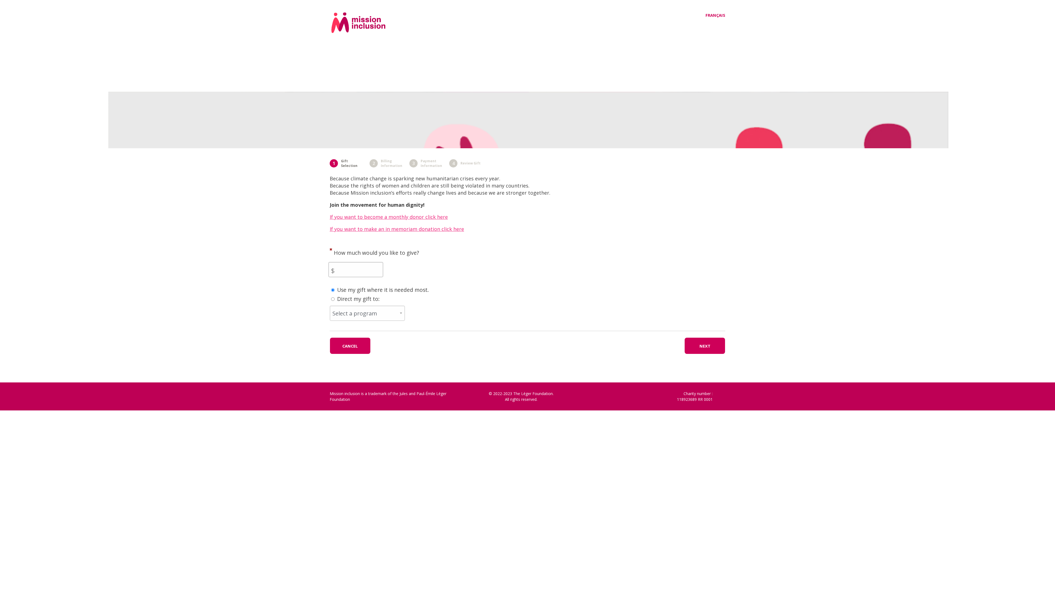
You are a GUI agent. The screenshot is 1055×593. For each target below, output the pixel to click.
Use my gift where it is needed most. (383, 289)
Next (704, 346)
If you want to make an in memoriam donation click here (397, 229)
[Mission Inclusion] (376, 30)
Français (715, 15)
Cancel (350, 346)
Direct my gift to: (358, 299)
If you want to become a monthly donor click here (389, 217)
